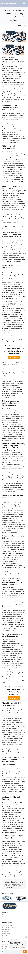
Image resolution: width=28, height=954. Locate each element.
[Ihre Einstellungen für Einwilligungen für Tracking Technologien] (2, 951)
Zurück (19, 25)
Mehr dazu (10, 887)
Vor (24, 25)
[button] (3, 898)
